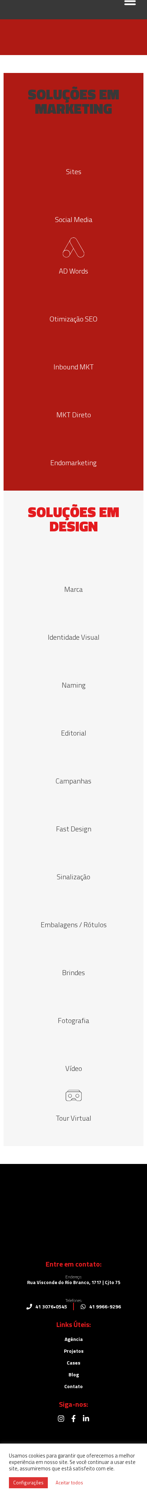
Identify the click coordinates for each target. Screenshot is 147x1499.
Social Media (73, 219)
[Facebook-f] (73, 1418)
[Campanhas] (73, 759)
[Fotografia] (73, 999)
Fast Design (73, 828)
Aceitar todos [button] (69, 1482)
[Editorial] (73, 711)
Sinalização (73, 876)
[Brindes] (73, 951)
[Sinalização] (73, 855)
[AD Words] (73, 247)
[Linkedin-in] (86, 1418)
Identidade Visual (74, 637)
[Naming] (73, 663)
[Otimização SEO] (73, 297)
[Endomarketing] (73, 441)
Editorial (73, 732)
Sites (73, 171)
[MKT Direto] (73, 393)
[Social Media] (73, 198)
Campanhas (73, 780)
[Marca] (73, 567)
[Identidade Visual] (73, 615)
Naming (74, 684)
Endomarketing (73, 462)
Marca (73, 589)
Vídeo (73, 1068)
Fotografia (73, 1020)
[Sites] (73, 150)
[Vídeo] (73, 1047)
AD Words (73, 270)
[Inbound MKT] (73, 345)
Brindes (73, 972)
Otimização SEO (73, 318)
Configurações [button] (28, 1482)
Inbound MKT (74, 366)
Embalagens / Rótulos (74, 924)
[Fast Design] (73, 807)
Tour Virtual (73, 1118)
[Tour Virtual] (73, 1095)
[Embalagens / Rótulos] (73, 903)
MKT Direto (73, 414)
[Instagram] (61, 1418)
